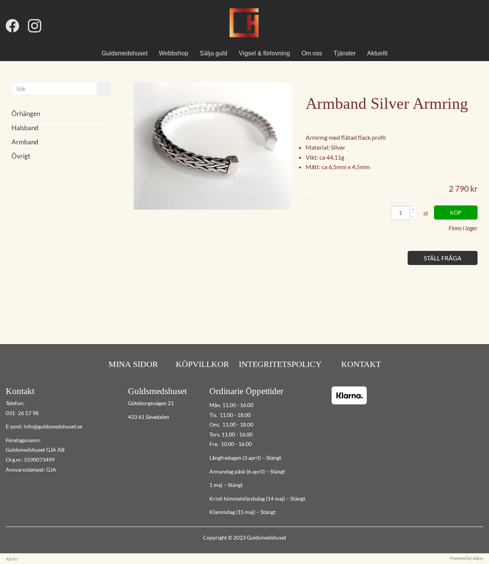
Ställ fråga (442, 258)
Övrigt (20, 156)
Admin (12, 558)
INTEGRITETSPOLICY (280, 364)
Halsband (25, 128)
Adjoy (478, 558)
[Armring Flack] (213, 207)
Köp (455, 212)
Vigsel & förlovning (264, 53)
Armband (25, 142)
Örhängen (25, 114)
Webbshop (173, 53)
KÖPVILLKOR (202, 364)
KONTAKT (360, 364)
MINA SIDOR (133, 364)
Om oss (311, 53)
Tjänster (345, 53)
